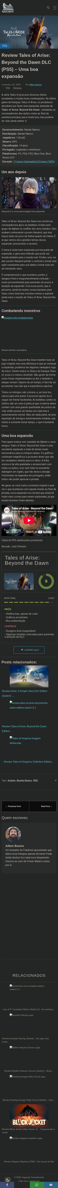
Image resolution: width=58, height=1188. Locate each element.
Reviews (17, 88)
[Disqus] (29, 920)
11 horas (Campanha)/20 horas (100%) (34, 161)
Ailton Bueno (35, 84)
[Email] (51, 1185)
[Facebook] (7, 1185)
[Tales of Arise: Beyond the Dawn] (19, 581)
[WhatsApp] (37, 1185)
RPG (35, 780)
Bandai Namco (24, 780)
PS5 (8, 88)
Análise (11, 780)
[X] (22, 1185)
